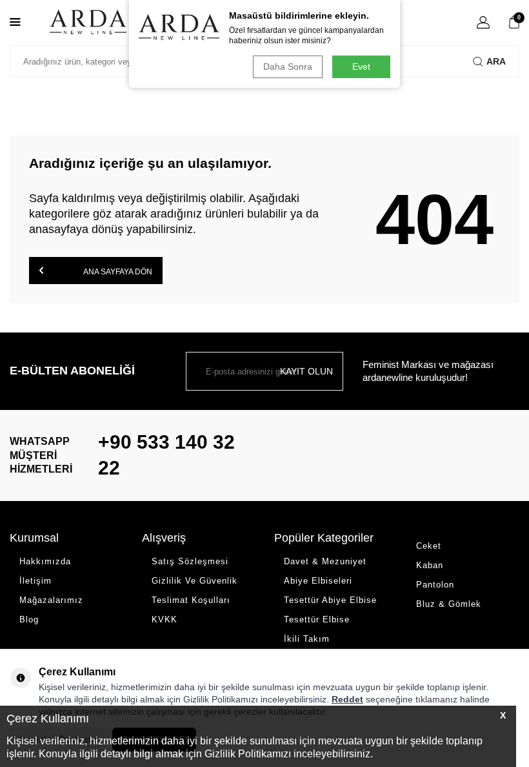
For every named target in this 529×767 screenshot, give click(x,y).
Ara (496, 61)
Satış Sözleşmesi (190, 561)
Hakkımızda (45, 561)
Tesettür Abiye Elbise (330, 600)
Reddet (347, 699)
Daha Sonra (287, 66)
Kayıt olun (306, 371)
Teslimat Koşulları (191, 600)
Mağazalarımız (51, 600)
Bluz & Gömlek (448, 604)
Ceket (428, 546)
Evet (361, 66)
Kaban (429, 565)
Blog (29, 619)
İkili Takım (307, 639)
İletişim (35, 581)
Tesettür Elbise (317, 619)
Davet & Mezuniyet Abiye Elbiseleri (325, 571)
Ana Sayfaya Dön (117, 271)
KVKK (164, 619)
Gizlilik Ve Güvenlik (194, 581)
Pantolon (435, 584)
